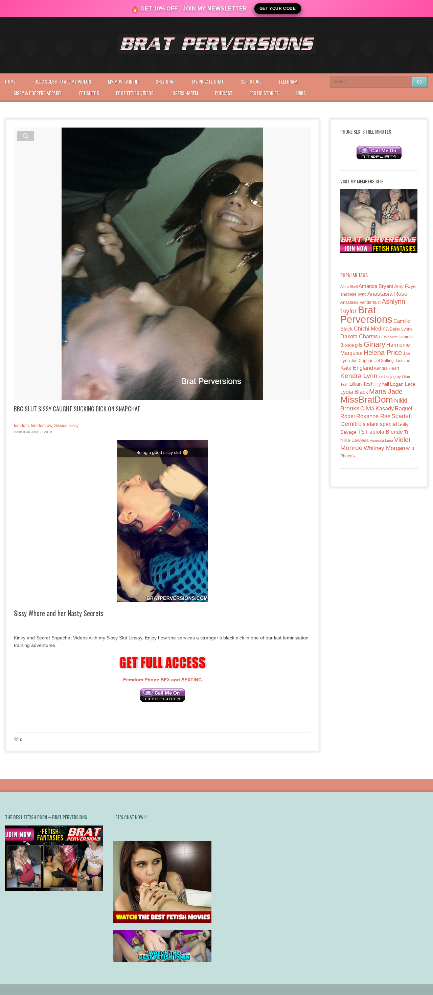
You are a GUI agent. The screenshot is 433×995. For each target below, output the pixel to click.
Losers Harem (184, 92)
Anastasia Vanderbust (360, 302)
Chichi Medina (371, 329)
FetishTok (89, 92)
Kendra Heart (386, 368)
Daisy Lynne (401, 329)
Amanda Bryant (376, 286)
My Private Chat (208, 81)
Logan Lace (402, 384)
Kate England (356, 368)
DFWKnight (388, 337)
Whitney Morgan (384, 448)
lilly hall (381, 384)
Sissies (60, 425)
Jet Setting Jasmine (392, 360)
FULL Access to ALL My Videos (61, 81)
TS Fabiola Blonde (380, 432)
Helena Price (383, 352)
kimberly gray (390, 377)
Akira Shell (349, 287)
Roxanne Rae (373, 416)
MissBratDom (366, 399)
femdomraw (41, 425)
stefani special (380, 424)
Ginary (374, 344)
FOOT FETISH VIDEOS (135, 92)
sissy (73, 425)
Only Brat (165, 81)
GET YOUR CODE (277, 8)
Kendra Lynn (359, 375)
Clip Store (251, 81)
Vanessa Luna (381, 440)
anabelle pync (353, 294)
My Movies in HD (123, 81)
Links (301, 92)
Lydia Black (354, 392)
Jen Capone (362, 360)
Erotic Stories (264, 92)
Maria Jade (386, 391)
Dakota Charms (359, 336)
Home (10, 81)
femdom (21, 425)
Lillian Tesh (361, 384)
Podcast (223, 92)
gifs (359, 345)
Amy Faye (405, 286)
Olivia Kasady (377, 408)
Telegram (287, 81)
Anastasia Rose (387, 294)
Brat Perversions (366, 314)
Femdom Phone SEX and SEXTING (162, 679)
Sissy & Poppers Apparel (38, 92)
